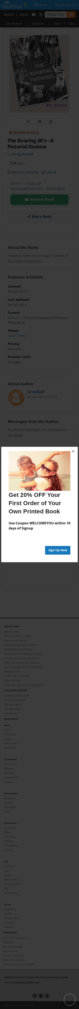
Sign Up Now (57, 550)
